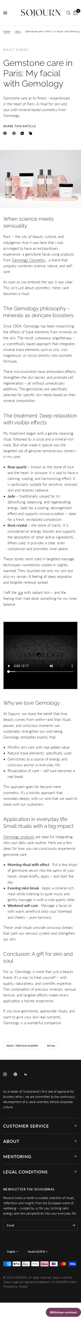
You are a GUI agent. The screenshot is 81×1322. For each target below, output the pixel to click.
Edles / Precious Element (22, 1045)
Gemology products (18, 837)
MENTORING (17, 1156)
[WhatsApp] (23, 133)
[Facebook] (5, 133)
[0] (75, 13)
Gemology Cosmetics (29, 260)
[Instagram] (8, 1074)
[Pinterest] (14, 133)
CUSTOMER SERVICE (26, 1125)
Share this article (19, 126)
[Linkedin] (28, 1074)
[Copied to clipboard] (31, 133)
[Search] (68, 13)
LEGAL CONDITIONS (25, 1171)
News (18, 31)
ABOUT (11, 1141)
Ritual (51, 1045)
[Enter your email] (73, 1225)
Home (6, 31)
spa (20, 592)
